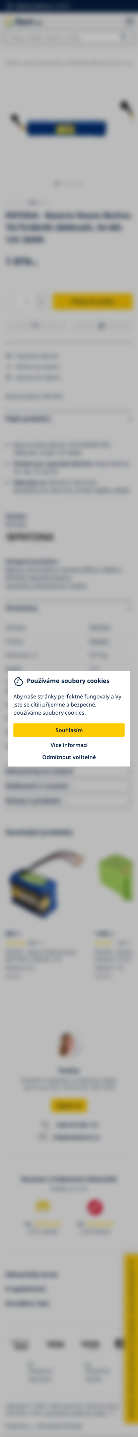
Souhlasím (69, 730)
